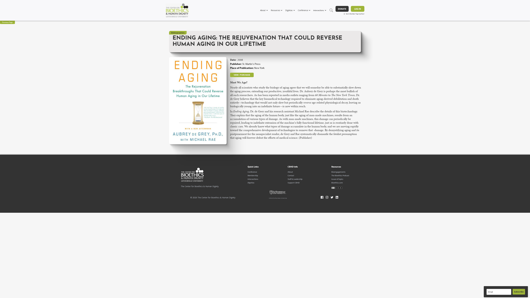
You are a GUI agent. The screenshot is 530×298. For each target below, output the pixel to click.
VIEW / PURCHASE (242, 75)
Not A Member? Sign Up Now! (355, 14)
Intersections (253, 179)
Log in (357, 8)
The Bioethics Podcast (340, 175)
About (290, 172)
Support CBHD (294, 182)
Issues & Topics (337, 179)
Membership (253, 175)
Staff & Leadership (295, 179)
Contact (291, 175)
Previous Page (7, 22)
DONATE (342, 8)
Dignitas (251, 182)
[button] (265, 10)
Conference (252, 172)
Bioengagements (338, 172)
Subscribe (519, 291)
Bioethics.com (337, 182)
